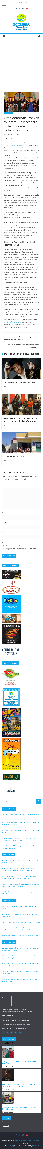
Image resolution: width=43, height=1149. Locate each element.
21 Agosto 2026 (9, 1066)
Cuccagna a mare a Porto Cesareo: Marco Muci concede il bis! (19, 1062)
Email (4, 522)
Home (4, 1122)
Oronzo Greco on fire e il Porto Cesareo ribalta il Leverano (21, 922)
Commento (6, 485)
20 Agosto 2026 (9, 1089)
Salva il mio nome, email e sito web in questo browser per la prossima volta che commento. (19, 547)
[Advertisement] (21, 61)
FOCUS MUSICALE (8, 113)
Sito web (5, 532)
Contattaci (5, 1126)
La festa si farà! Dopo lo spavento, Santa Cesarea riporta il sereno (20, 1108)
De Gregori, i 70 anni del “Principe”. (20, 382)
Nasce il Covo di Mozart (14, 456)
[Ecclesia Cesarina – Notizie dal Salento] (4, 36)
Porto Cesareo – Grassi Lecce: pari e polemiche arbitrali (20, 936)
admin (18, 134)
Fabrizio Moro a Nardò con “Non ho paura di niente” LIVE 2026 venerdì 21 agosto (21, 1085)
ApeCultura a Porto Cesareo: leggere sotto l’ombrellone (23, 346)
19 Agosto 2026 (9, 1112)
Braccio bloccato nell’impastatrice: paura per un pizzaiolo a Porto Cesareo (22, 338)
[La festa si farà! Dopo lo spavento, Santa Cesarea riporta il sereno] (21, 1098)
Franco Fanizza (19, 145)
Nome (5, 513)
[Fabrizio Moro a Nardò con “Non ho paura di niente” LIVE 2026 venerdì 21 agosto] (21, 1075)
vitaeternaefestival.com (11, 322)
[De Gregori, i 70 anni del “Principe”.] (21, 360)
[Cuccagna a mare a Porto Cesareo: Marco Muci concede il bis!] (21, 1052)
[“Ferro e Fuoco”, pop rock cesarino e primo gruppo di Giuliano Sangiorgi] (21, 395)
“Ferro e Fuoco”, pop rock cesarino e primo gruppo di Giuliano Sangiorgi (20, 419)
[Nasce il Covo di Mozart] (21, 434)
